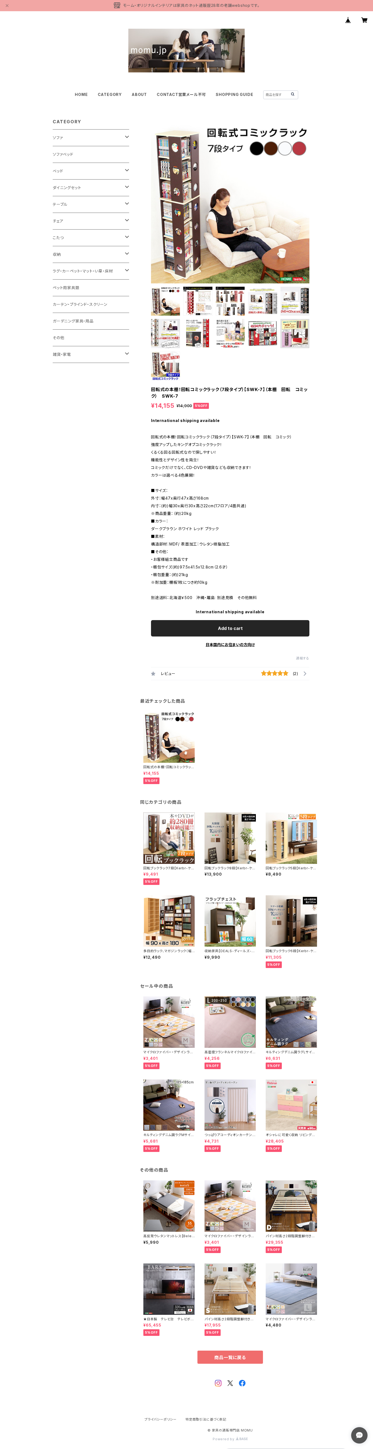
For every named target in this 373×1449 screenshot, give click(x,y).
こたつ (58, 237)
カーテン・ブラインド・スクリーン (80, 304)
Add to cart (230, 628)
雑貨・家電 (62, 354)
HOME (81, 94)
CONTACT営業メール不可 (181, 94)
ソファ (58, 137)
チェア (58, 221)
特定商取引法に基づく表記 (205, 1419)
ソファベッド (63, 154)
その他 (58, 337)
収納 (57, 254)
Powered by (224, 1439)
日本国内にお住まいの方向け (230, 644)
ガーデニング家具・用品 (73, 321)
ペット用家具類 (66, 287)
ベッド (58, 171)
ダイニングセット (67, 187)
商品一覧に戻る (230, 1357)
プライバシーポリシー (160, 1419)
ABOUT (139, 94)
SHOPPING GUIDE (234, 94)
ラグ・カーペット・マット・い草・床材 (83, 271)
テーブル (60, 204)
